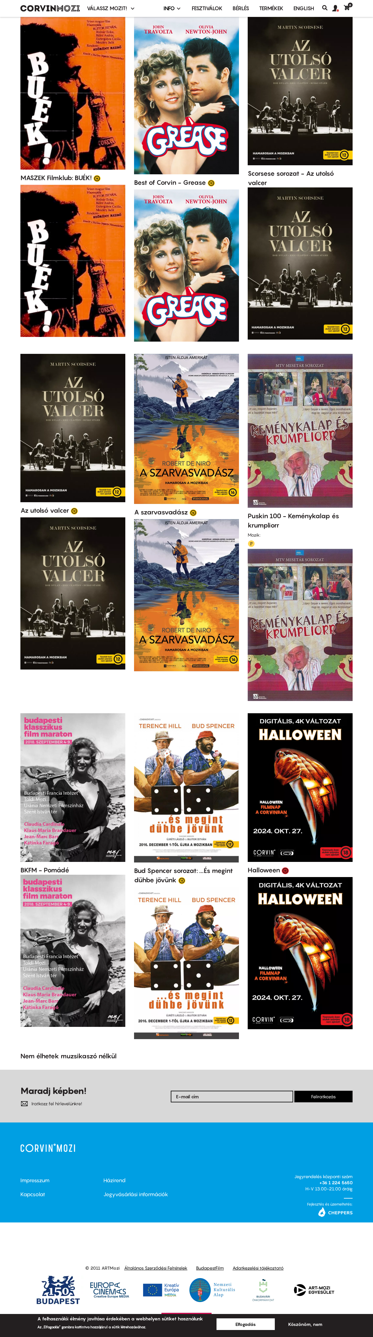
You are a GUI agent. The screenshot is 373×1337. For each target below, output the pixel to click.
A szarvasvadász (161, 512)
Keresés (327, 8)
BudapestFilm (210, 1268)
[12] (211, 183)
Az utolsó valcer (44, 510)
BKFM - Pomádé (44, 870)
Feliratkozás (323, 1096)
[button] (338, 8)
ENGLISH (303, 8)
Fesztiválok (207, 8)
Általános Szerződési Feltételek (155, 1268)
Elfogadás (245, 1324)
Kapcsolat (32, 1194)
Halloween (264, 870)
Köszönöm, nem (305, 1324)
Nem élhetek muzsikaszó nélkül (68, 1056)
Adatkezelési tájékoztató (258, 1268)
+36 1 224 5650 (336, 1182)
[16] (97, 178)
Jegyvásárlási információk (135, 1194)
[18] (285, 870)
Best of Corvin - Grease (170, 182)
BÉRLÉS (241, 8)
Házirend (114, 1180)
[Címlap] (50, 8)
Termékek (271, 8)
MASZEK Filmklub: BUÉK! (56, 178)
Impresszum (35, 1180)
